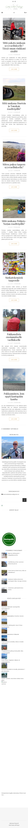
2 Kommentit (17, 170)
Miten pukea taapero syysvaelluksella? (14, 166)
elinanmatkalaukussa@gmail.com (11, 494)
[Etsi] (24, 500)
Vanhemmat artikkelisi (10, 429)
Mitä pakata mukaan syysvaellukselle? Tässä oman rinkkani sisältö (14, 47)
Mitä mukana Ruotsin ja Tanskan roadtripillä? (14, 106)
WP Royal (17, 825)
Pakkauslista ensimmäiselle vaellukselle (14, 337)
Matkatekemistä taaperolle (14, 279)
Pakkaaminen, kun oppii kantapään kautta (14, 396)
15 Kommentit (16, 112)
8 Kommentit (17, 54)
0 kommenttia (16, 227)
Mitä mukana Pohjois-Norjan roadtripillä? (14, 222)
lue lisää (14, 69)
